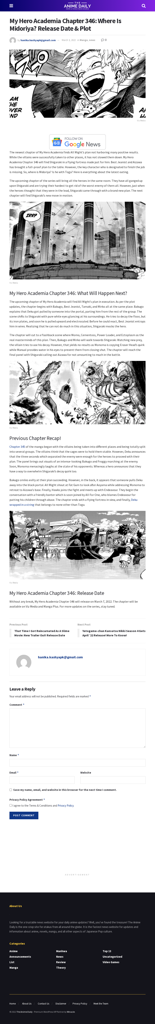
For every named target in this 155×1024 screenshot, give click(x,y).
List (11, 962)
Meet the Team (101, 1003)
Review (61, 962)
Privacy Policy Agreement (27, 799)
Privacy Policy (66, 805)
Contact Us (43, 1003)
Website (85, 772)
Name (14, 755)
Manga (84, 40)
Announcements (20, 956)
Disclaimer (61, 1003)
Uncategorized (112, 956)
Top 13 (107, 951)
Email (14, 772)
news (92, 40)
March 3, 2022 (69, 40)
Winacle (71, 1011)
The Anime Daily (24, 1011)
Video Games (111, 962)
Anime (13, 951)
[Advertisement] (77, 846)
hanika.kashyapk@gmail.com (38, 40)
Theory (61, 967)
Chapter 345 (17, 446)
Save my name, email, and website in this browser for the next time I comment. (65, 790)
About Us (26, 1003)
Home (12, 1003)
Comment (17, 704)
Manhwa (61, 951)
